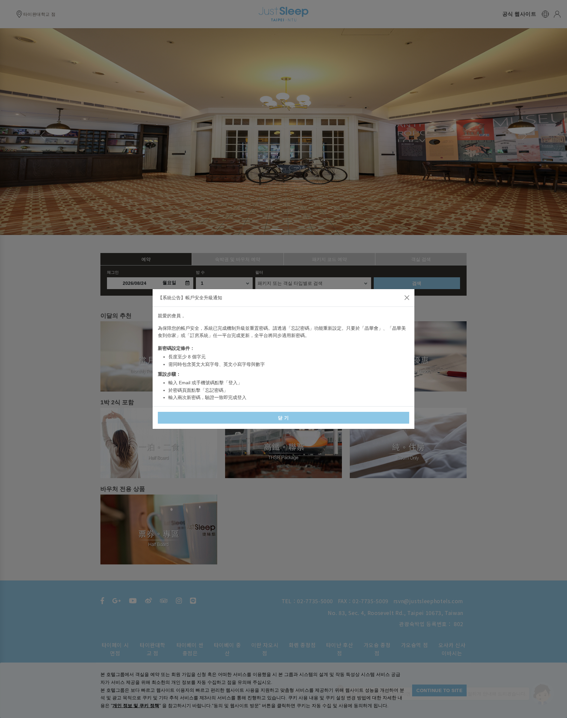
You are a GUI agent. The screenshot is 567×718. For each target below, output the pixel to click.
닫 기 (283, 417)
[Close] (407, 298)
